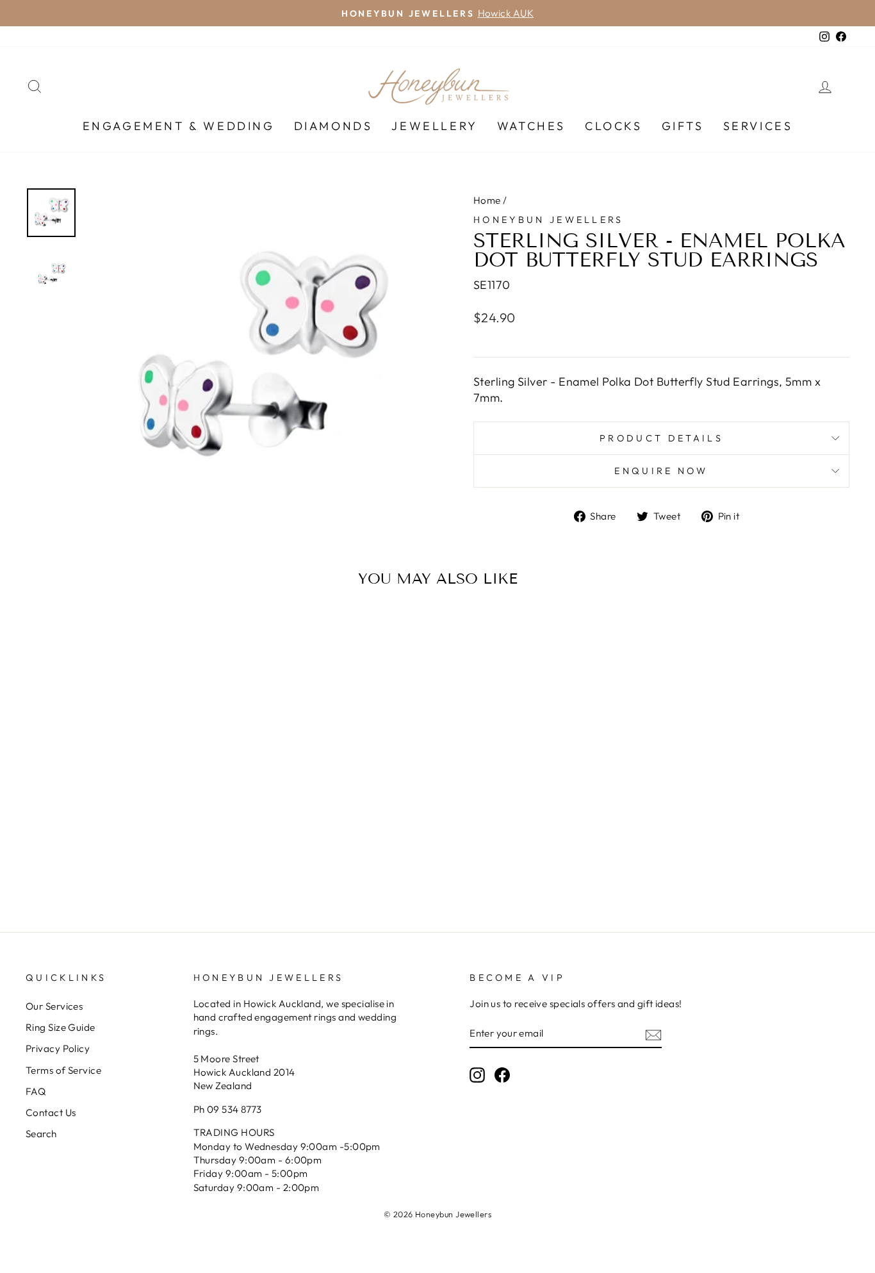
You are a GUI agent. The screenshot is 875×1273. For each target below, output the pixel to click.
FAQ (35, 1091)
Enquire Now (661, 471)
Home (487, 200)
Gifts (683, 126)
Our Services (54, 1006)
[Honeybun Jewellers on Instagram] (477, 1075)
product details (661, 438)
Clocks (613, 126)
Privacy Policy (58, 1048)
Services (758, 126)
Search (41, 1134)
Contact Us (51, 1112)
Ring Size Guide (60, 1027)
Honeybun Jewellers (548, 220)
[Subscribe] (653, 1034)
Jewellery (434, 126)
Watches (531, 126)
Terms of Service (63, 1070)
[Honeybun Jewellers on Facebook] (502, 1075)
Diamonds (333, 126)
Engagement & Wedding (179, 126)
